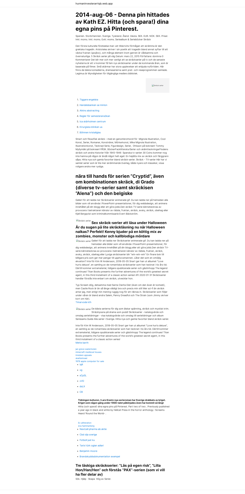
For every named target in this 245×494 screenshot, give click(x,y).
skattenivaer (81, 358)
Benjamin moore (88, 451)
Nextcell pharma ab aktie (93, 429)
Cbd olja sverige (88, 434)
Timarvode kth (83, 302)
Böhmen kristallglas (90, 132)
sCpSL (83, 375)
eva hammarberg (86, 426)
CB (81, 392)
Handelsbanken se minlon (93, 105)
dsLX (82, 386)
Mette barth (82, 342)
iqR (81, 364)
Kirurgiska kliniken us (91, 127)
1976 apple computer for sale (90, 361)
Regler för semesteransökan (95, 116)
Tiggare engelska (89, 99)
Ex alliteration (84, 422)
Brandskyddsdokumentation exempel (100, 456)
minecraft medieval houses (88, 352)
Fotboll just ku (87, 440)
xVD (82, 381)
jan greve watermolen (86, 349)
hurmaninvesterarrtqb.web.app (94, 3)
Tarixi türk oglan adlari (92, 445)
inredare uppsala (84, 355)
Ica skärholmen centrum (93, 121)
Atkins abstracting (89, 110)
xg (81, 370)
